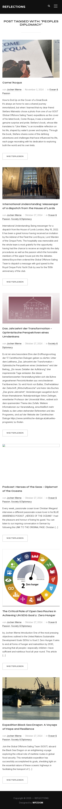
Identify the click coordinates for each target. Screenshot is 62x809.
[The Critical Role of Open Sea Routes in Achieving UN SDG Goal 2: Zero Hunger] (30, 551)
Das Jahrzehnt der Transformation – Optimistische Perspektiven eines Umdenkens (27, 332)
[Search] (49, 6)
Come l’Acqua (12, 82)
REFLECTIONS (13, 7)
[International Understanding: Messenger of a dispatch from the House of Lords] (30, 169)
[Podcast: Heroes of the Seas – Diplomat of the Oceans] (30, 446)
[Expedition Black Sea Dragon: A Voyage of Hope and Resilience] (30, 679)
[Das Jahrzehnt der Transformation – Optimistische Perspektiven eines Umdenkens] (30, 295)
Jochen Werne (14, 89)
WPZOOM (38, 802)
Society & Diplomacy (21, 219)
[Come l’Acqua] (30, 41)
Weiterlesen (15, 156)
